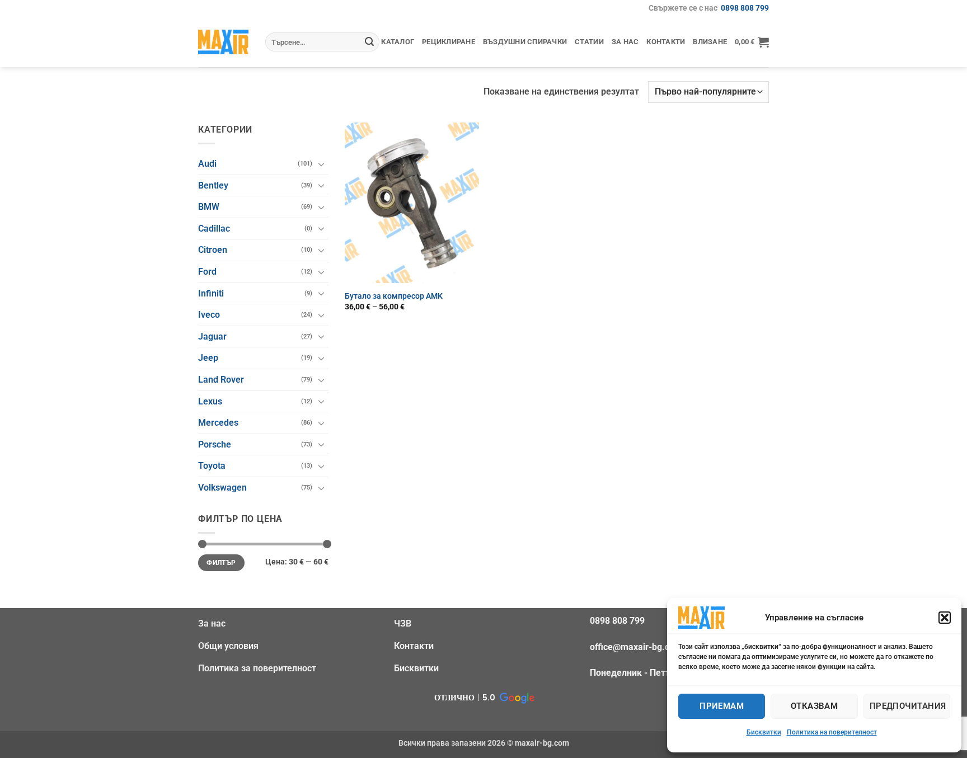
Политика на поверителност (832, 732)
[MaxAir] (223, 42)
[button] (944, 617)
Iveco (209, 314)
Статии (589, 41)
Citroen (212, 249)
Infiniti (211, 293)
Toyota (212, 465)
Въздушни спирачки (525, 41)
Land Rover (221, 379)
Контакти (665, 41)
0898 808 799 (745, 8)
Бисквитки (764, 732)
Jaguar (212, 336)
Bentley (213, 185)
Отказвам (814, 706)
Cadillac (214, 228)
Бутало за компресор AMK (394, 296)
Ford (207, 271)
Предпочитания (908, 706)
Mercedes (218, 422)
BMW (208, 206)
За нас (625, 41)
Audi (207, 163)
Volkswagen (222, 487)
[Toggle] (321, 164)
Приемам (722, 706)
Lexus (210, 401)
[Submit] (369, 41)
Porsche (214, 444)
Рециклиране (448, 41)
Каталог (397, 41)
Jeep (208, 357)
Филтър (221, 563)
